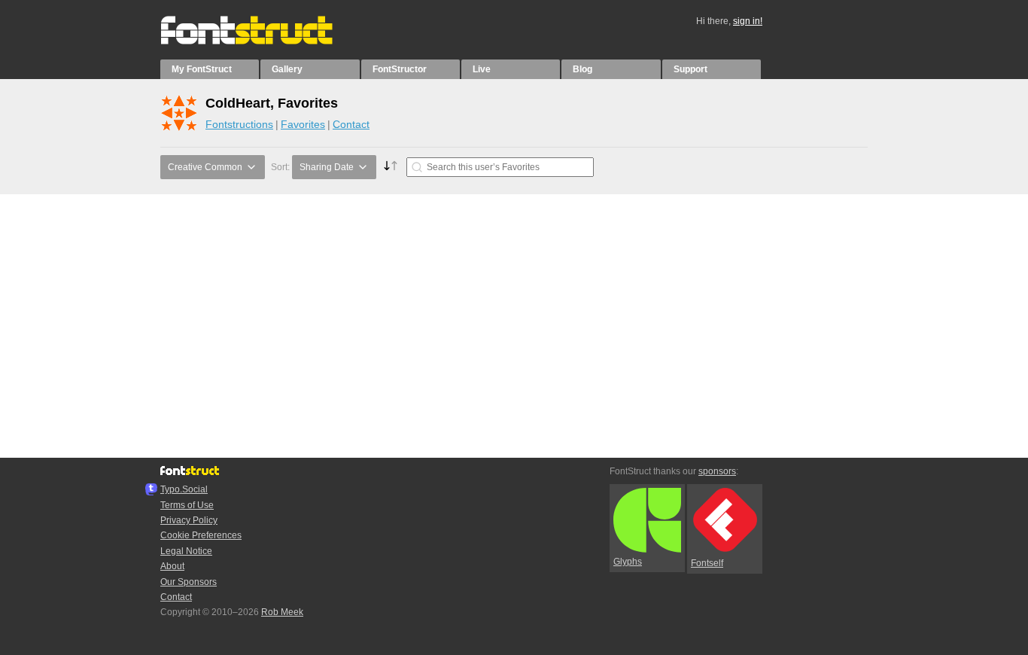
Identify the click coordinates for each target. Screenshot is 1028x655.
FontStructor (400, 69)
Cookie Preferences (201, 535)
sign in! (747, 21)
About (172, 566)
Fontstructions (239, 124)
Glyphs (627, 561)
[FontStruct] (262, 41)
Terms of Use (187, 505)
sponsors (717, 471)
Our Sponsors (188, 582)
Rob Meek (282, 612)
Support (690, 69)
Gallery (287, 69)
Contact (351, 124)
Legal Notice (186, 551)
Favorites (303, 124)
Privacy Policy (188, 520)
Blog (582, 69)
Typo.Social (184, 489)
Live (482, 69)
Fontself (707, 563)
